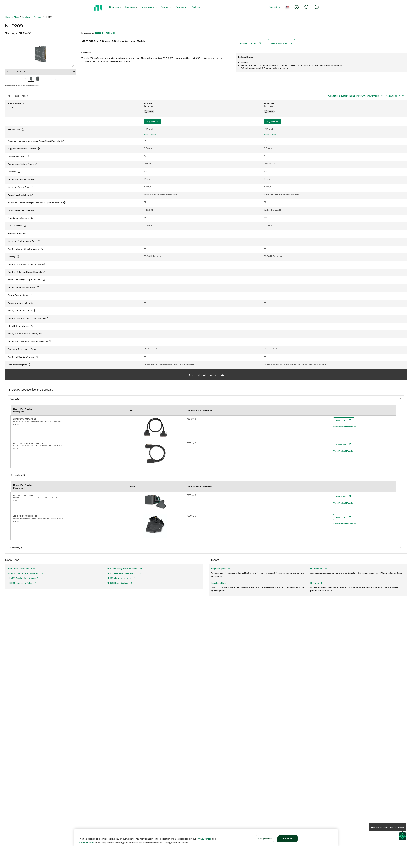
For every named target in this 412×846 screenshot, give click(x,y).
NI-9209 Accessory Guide (20, 582)
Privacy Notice (204, 838)
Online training (317, 582)
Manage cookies (265, 838)
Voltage (38, 17)
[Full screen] (73, 65)
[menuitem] (115, 8)
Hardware (26, 17)
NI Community (316, 568)
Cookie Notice (86, 842)
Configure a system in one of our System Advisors (353, 95)
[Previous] (25, 79)
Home (8, 17)
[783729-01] (31, 79)
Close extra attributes (202, 375)
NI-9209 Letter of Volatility (119, 578)
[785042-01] (37, 79)
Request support (218, 568)
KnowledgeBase (218, 582)
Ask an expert (393, 95)
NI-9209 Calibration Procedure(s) (23, 573)
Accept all (287, 838)
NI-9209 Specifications (117, 582)
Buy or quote (152, 121)
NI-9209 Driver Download (20, 568)
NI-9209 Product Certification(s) (23, 578)
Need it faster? (150, 134)
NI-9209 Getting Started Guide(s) (122, 568)
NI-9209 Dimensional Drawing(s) (122, 573)
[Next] (56, 79)
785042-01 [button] (110, 33)
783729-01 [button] (99, 33)
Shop (16, 17)
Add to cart (341, 420)
